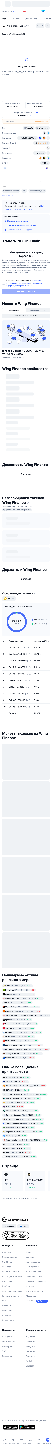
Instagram (30, 1351)
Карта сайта (8, 1320)
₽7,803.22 (23, 1098)
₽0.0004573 (26, 1140)
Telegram (30, 1346)
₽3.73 (18, 1077)
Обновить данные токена (17, 221)
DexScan (6, 1286)
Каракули (6, 1315)
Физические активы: (12, 1291)
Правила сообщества (36, 1281)
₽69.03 (16, 1136)
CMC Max (6, 1267)
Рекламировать (9, 1257)
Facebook (30, 1356)
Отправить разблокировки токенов (22, 225)
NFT (4, 1301)
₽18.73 (23, 1115)
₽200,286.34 (26, 1094)
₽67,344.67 (20, 1102)
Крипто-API (7, 1281)
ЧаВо (4, 1351)
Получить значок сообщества (19, 230)
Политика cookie (34, 1276)
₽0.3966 (21, 1157)
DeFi (24, 191)
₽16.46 (18, 1148)
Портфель (7, 1305)
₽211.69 (24, 1119)
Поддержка (7, 1346)
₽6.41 (18, 1152)
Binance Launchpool (11, 191)
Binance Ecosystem (37, 191)
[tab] (14, 310)
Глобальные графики (12, 1296)
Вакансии (30, 1301)
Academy (6, 1252)
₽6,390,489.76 (25, 1086)
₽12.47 (17, 1144)
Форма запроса (9, 1341)
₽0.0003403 (20, 1127)
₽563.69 (17, 1082)
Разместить (8, 1336)
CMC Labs (7, 1262)
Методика (31, 1296)
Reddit (29, 1361)
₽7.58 (24, 1132)
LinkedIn (30, 1366)
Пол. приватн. (32, 1267)
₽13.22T (16, 11)
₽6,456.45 (22, 1111)
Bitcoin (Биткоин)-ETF (12, 1276)
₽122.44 (17, 1090)
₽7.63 (14, 1107)
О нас (28, 1252)
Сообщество (32, 1341)
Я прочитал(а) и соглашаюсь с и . (24, 283)
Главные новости (10, 1271)
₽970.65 (24, 1123)
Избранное (7, 1310)
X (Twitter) (31, 1336)
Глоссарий (7, 1356)
